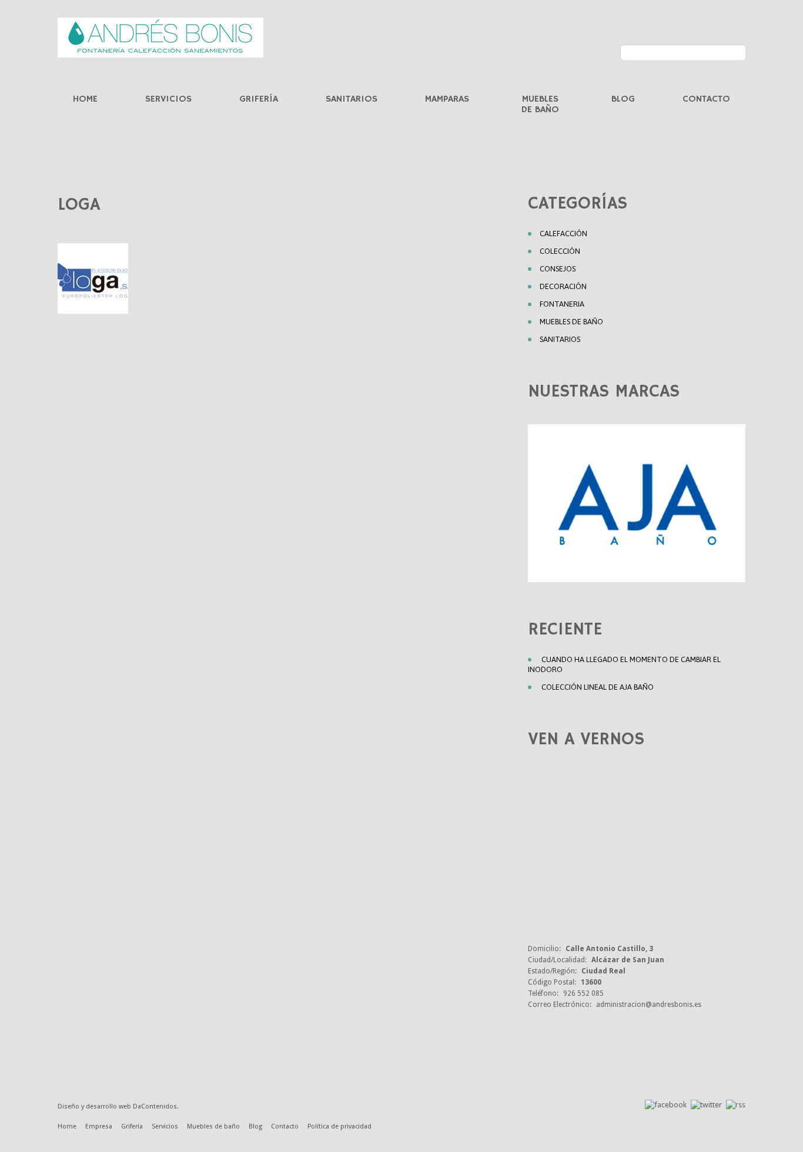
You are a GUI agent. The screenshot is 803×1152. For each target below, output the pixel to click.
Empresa (98, 1126)
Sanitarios (351, 99)
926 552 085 (583, 993)
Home (85, 99)
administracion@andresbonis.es (648, 1004)
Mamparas (447, 99)
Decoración (563, 286)
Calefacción (563, 233)
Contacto (706, 99)
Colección (560, 251)
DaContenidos (155, 1106)
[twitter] (706, 1104)
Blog (623, 99)
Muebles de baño (540, 104)
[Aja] (636, 503)
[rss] (735, 1104)
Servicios (168, 99)
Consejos (558, 268)
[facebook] (666, 1104)
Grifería (258, 99)
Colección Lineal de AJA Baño (597, 687)
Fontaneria (562, 304)
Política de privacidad (339, 1126)
